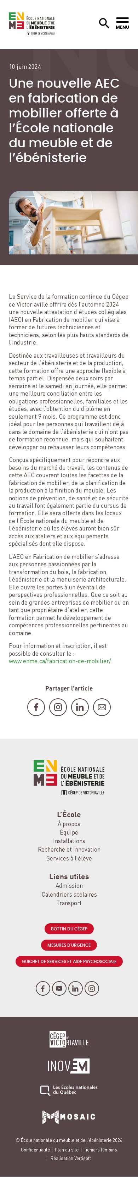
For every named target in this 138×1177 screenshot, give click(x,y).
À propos (69, 824)
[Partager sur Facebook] (36, 707)
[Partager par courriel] (102, 707)
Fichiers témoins (100, 1150)
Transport (69, 904)
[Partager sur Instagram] (58, 707)
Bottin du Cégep (69, 929)
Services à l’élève (69, 859)
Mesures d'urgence (69, 945)
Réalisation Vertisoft (71, 1158)
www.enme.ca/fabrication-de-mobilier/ (60, 662)
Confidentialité (35, 1150)
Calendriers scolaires (69, 895)
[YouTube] (59, 988)
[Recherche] (104, 24)
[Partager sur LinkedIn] (80, 707)
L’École (69, 815)
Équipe (69, 833)
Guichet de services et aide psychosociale (69, 961)
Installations (69, 841)
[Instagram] (92, 988)
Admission (69, 886)
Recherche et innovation (69, 850)
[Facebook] (43, 988)
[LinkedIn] (75, 988)
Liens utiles (69, 877)
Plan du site (67, 1150)
